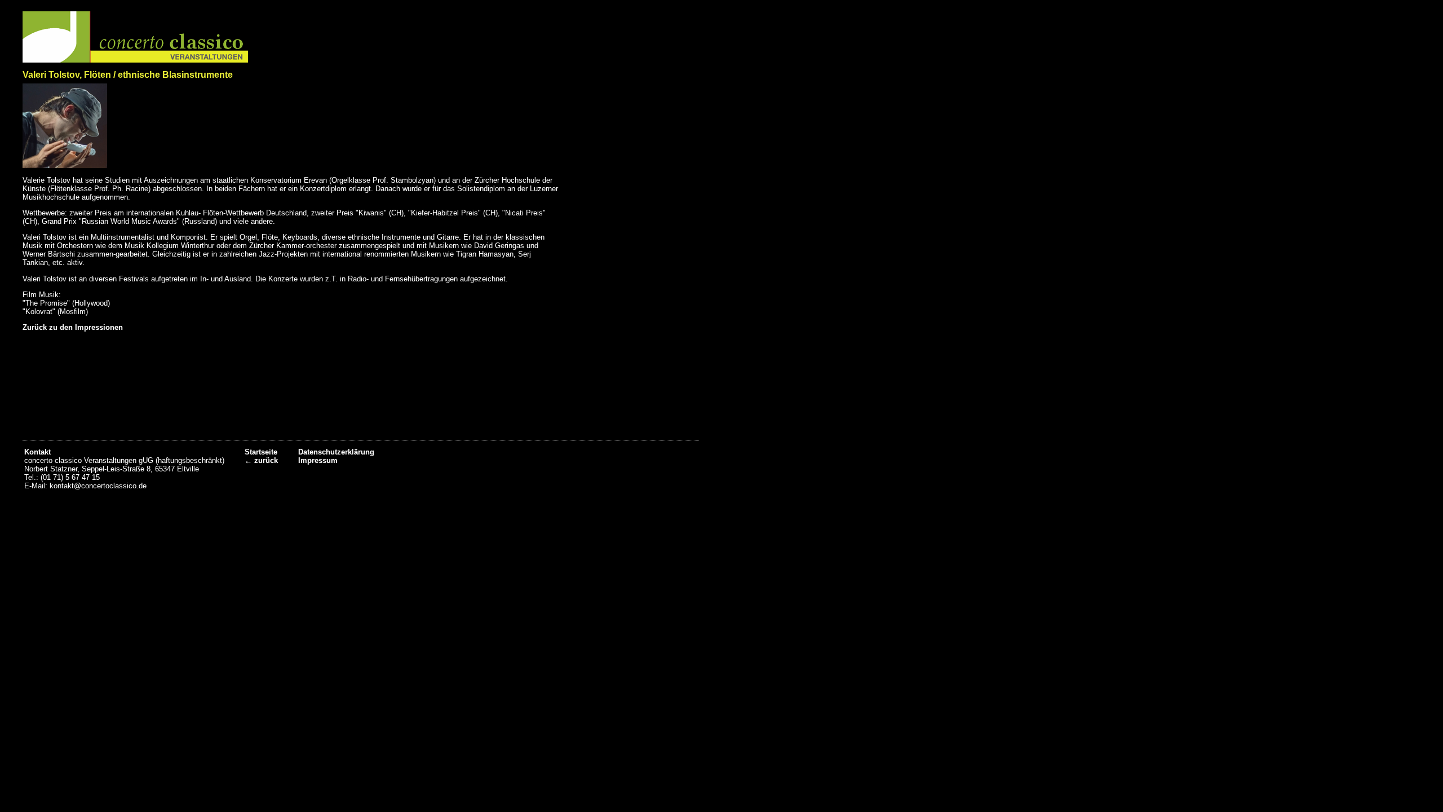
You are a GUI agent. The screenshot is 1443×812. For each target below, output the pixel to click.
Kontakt (37, 452)
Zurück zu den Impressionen (73, 327)
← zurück (261, 460)
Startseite (261, 452)
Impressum (318, 460)
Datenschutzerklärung (336, 452)
